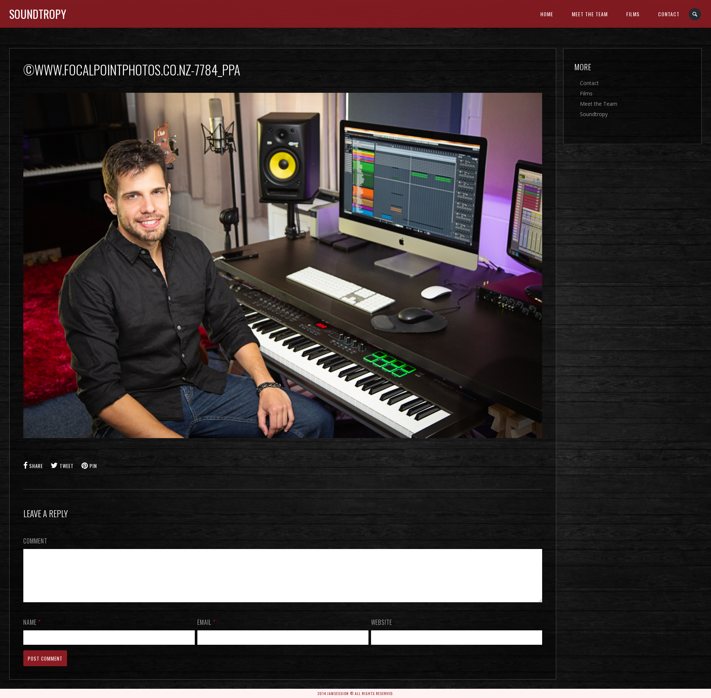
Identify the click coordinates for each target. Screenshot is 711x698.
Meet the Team (590, 14)
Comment (35, 540)
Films (633, 14)
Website (381, 622)
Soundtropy (37, 14)
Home (546, 14)
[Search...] (695, 14)
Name (32, 622)
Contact (669, 14)
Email (206, 622)
